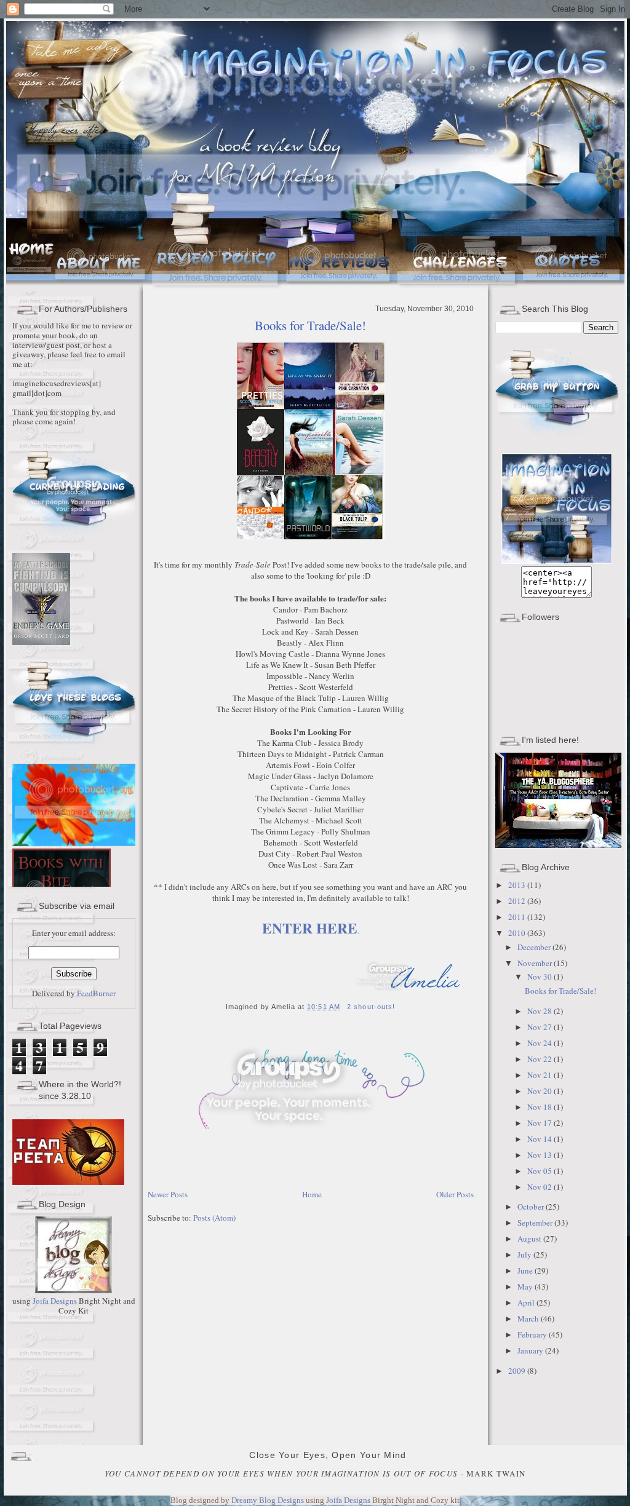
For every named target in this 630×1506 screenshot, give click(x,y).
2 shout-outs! (371, 1006)
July (525, 1254)
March (529, 1318)
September (535, 1222)
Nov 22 (540, 1058)
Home (312, 1194)
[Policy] (217, 288)
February (533, 1334)
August (530, 1238)
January (531, 1350)
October (531, 1206)
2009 (517, 1370)
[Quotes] (572, 288)
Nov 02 (540, 1186)
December (534, 947)
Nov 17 (540, 1122)
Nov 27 (540, 1026)
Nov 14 (540, 1138)
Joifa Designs (55, 1300)
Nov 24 (540, 1042)
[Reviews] (339, 288)
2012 (517, 900)
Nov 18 (540, 1106)
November (535, 963)
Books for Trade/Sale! (310, 325)
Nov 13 (540, 1154)
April (526, 1302)
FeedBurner (96, 993)
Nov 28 (540, 1011)
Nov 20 (540, 1090)
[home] (30, 288)
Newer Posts (168, 1194)
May (526, 1286)
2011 (517, 916)
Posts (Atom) (214, 1217)
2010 (517, 932)
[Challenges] (458, 288)
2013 (517, 884)
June (526, 1270)
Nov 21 (540, 1074)
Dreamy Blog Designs (268, 1500)
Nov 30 (540, 976)
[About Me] (102, 288)
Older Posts (455, 1194)
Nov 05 (540, 1170)
